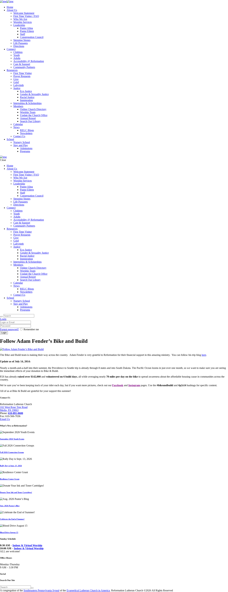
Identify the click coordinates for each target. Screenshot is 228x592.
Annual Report (28, 118)
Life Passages (20, 43)
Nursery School (21, 142)
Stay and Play (20, 145)
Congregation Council (31, 37)
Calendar (18, 124)
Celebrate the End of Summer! (12, 519)
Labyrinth (18, 85)
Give (16, 79)
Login (3, 319)
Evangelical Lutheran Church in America (88, 590)
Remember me (31, 329)
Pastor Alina (26, 28)
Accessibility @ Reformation (28, 61)
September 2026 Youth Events (12, 439)
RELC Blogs (27, 130)
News (16, 127)
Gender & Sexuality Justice (34, 94)
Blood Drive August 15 (9, 532)
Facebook (117, 385)
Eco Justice (26, 91)
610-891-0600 (15, 413)
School (10, 139)
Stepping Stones (21, 40)
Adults (16, 58)
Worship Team (27, 112)
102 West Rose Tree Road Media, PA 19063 (14, 409)
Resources (12, 70)
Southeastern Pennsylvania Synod (41, 590)
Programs (25, 151)
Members (18, 106)
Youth (16, 55)
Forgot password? (9, 329)
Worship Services (22, 22)
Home (10, 7)
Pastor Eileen (27, 31)
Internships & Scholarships (27, 103)
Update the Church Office (33, 115)
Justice (16, 88)
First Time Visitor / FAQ (26, 16)
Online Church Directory (33, 109)
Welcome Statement (23, 13)
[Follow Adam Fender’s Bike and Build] (22, 349)
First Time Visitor (22, 73)
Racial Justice (27, 97)
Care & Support (21, 64)
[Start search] (1, 316)
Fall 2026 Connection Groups (12, 452)
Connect (11, 49)
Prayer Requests (21, 76)
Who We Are (20, 19)
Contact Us (19, 136)
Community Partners (24, 67)
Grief (16, 82)
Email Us (5, 419)
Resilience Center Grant (9, 479)
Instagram (134, 385)
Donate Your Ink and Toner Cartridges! (16, 492)
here (204, 354)
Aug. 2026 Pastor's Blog (10, 506)
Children (18, 52)
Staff (22, 34)
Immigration (26, 100)
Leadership (19, 25)
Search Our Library (30, 121)
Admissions (26, 148)
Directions (18, 46)
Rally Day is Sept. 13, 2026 (11, 466)
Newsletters (26, 133)
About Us (12, 10)
